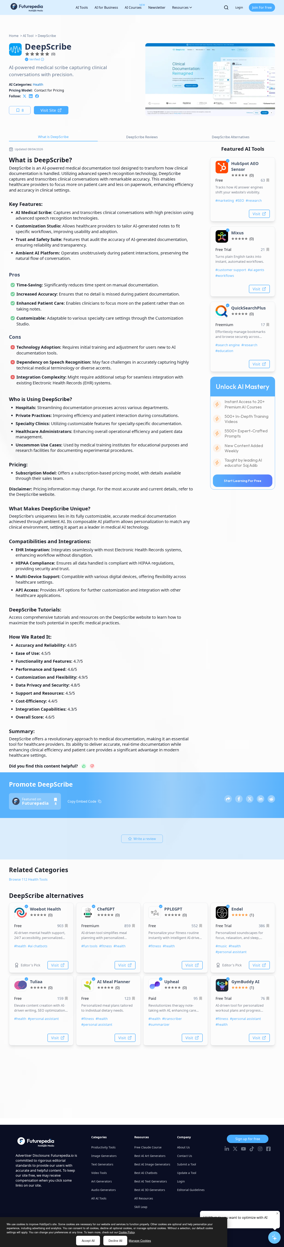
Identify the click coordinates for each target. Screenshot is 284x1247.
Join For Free (262, 7)
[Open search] (226, 7)
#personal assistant (231, 952)
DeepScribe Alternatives (230, 137)
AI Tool (28, 35)
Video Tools (99, 1173)
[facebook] (37, 96)
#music (221, 946)
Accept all (88, 1240)
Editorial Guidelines (191, 1190)
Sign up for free (247, 1139)
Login (239, 7)
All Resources (143, 1198)
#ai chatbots (37, 946)
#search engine (227, 345)
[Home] (27, 7)
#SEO (240, 200)
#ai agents (256, 270)
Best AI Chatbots (145, 1173)
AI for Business (106, 7)
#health (20, 946)
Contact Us (184, 1156)
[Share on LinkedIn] (260, 799)
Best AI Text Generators (150, 1181)
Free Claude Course (148, 1147)
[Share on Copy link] (228, 799)
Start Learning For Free (242, 481)
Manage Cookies (140, 1240)
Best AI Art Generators (149, 1156)
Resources (180, 7)
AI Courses (133, 6)
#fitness (105, 946)
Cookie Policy (127, 1232)
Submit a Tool (186, 1164)
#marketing (224, 200)
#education (224, 350)
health (38, 84)
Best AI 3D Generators (149, 1190)
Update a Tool (186, 1173)
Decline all (115, 1240)
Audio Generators (103, 1190)
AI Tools (82, 7)
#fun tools (89, 946)
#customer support (230, 270)
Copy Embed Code (82, 801)
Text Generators (102, 1164)
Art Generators (101, 1181)
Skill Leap (140, 1207)
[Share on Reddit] (271, 799)
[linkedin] (31, 96)
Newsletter (156, 7)
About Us (183, 1147)
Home (14, 35)
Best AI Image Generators (152, 1164)
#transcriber (172, 1018)
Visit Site (48, 110)
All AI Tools (98, 1198)
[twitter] (24, 96)
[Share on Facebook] (239, 799)
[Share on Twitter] (249, 799)
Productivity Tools (103, 1147)
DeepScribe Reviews (142, 137)
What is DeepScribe (53, 136)
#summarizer (159, 1024)
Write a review (144, 838)
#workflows (224, 275)
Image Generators (104, 1156)
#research (254, 200)
